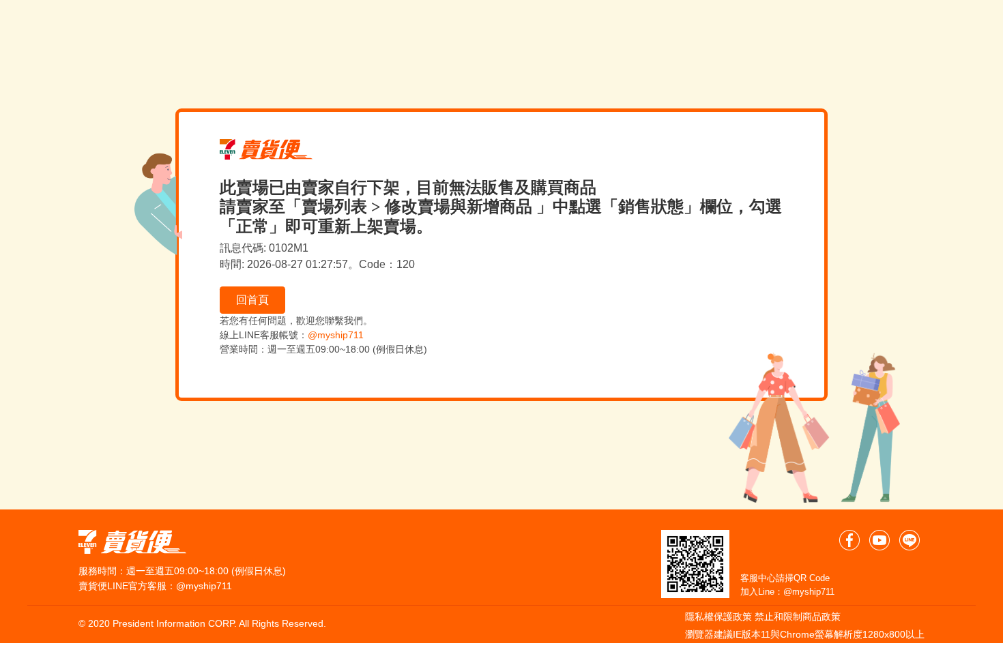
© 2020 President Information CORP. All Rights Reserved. (202, 623)
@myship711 (336, 334)
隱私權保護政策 (718, 616)
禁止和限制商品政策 (798, 616)
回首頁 (252, 300)
